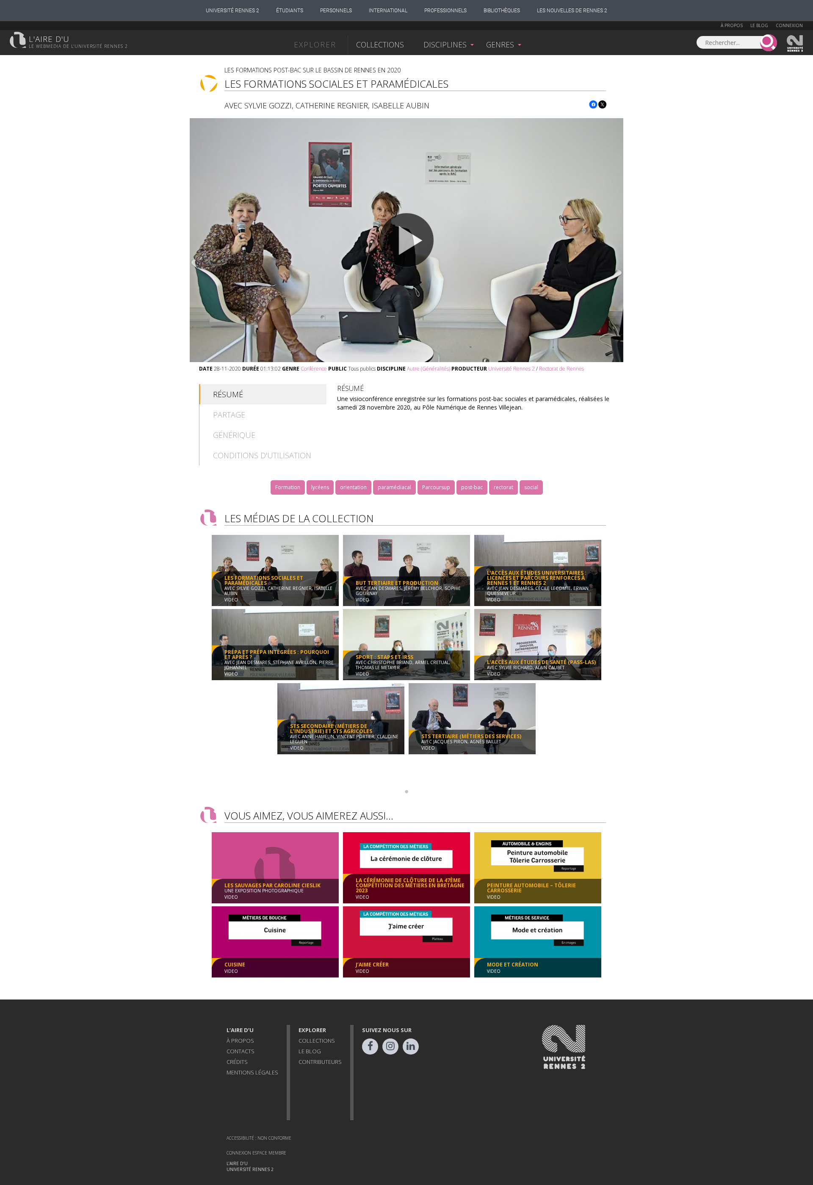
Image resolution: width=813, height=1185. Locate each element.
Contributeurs (320, 1062)
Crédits (237, 1062)
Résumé (228, 394)
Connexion (789, 25)
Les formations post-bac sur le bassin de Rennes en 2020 (312, 70)
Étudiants (289, 11)
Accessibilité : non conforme (259, 1138)
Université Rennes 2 (232, 11)
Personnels (336, 11)
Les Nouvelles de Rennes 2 (572, 11)
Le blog (759, 25)
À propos (732, 25)
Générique (234, 435)
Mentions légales (252, 1072)
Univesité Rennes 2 (795, 43)
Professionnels (445, 11)
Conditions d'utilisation (262, 455)
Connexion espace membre (256, 1153)
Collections (380, 44)
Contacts (240, 1051)
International (388, 11)
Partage (229, 415)
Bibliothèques (502, 11)
